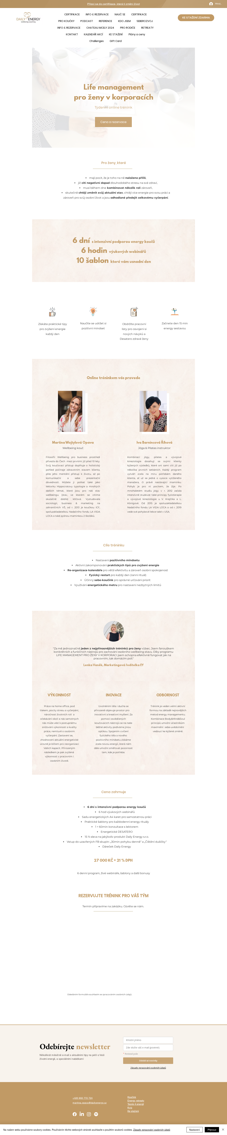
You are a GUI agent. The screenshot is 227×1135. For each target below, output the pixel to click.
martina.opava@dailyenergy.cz (90, 1102)
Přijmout (212, 1129)
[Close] (223, 1129)
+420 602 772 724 (83, 1098)
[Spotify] (96, 1114)
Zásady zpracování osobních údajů (151, 1129)
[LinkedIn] (81, 1114)
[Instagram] (89, 1114)
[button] (120, 14)
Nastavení (194, 1129)
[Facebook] (74, 1114)
